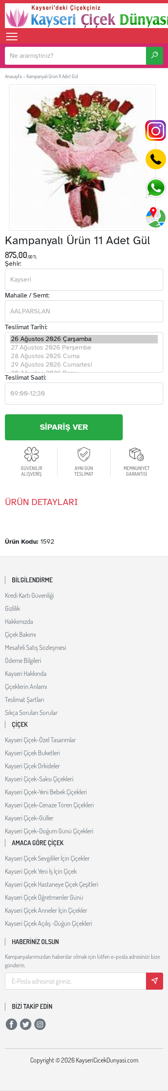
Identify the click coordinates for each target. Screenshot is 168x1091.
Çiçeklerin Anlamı (26, 686)
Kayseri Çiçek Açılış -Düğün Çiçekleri (48, 923)
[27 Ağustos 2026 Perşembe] (84, 347)
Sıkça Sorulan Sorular (31, 712)
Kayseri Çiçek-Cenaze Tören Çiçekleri (49, 805)
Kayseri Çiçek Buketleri (32, 753)
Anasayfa (13, 76)
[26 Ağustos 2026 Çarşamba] (84, 339)
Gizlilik (12, 608)
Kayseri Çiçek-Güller (29, 818)
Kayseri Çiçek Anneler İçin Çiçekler (46, 910)
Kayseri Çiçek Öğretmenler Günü (44, 897)
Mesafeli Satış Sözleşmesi (35, 647)
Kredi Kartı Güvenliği (29, 595)
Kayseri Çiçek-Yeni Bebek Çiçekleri (46, 792)
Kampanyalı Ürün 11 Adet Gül (52, 76)
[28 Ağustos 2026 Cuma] (84, 356)
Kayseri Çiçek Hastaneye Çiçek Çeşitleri (51, 884)
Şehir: (13, 264)
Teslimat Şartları (24, 699)
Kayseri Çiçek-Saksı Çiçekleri (39, 779)
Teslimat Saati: (25, 378)
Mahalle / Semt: (27, 295)
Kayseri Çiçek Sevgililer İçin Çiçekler (47, 858)
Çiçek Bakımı (20, 634)
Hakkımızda (19, 621)
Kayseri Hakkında (25, 673)
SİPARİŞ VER (64, 427)
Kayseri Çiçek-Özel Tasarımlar (40, 740)
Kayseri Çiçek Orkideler (32, 766)
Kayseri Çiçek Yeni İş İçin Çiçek (41, 871)
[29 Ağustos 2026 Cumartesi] (84, 365)
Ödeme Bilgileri (23, 660)
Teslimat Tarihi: (26, 327)
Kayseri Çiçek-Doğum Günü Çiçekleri (49, 831)
